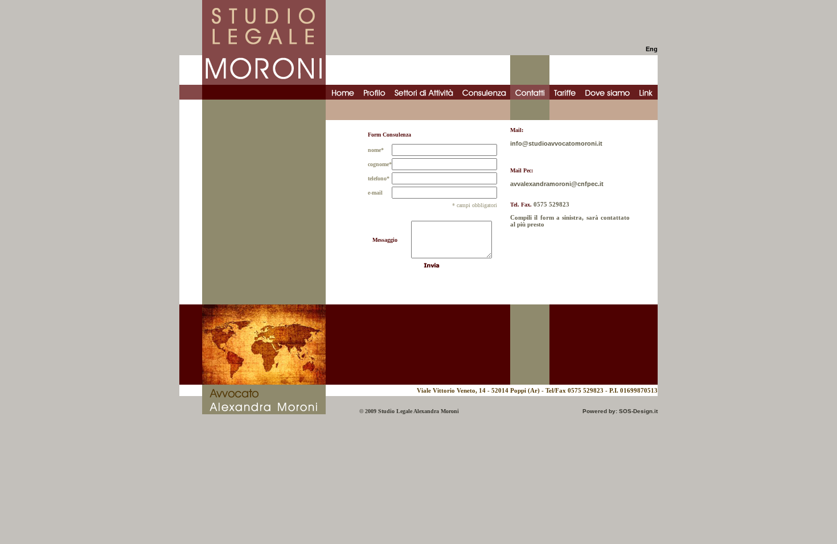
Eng (652, 49)
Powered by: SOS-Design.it (620, 411)
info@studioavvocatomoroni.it (556, 143)
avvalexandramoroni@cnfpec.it (557, 183)
